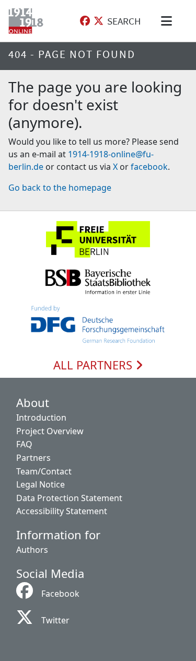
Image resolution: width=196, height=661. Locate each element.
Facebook (60, 593)
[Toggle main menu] (168, 21)
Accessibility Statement (61, 511)
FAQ (24, 444)
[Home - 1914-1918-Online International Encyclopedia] (28, 21)
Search (124, 21)
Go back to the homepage (59, 187)
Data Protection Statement (69, 498)
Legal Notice (40, 484)
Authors (32, 549)
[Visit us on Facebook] (85, 21)
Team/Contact (44, 471)
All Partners (94, 365)
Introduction (41, 417)
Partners (33, 457)
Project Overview (50, 431)
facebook (149, 166)
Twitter (55, 620)
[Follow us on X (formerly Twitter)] (98, 21)
